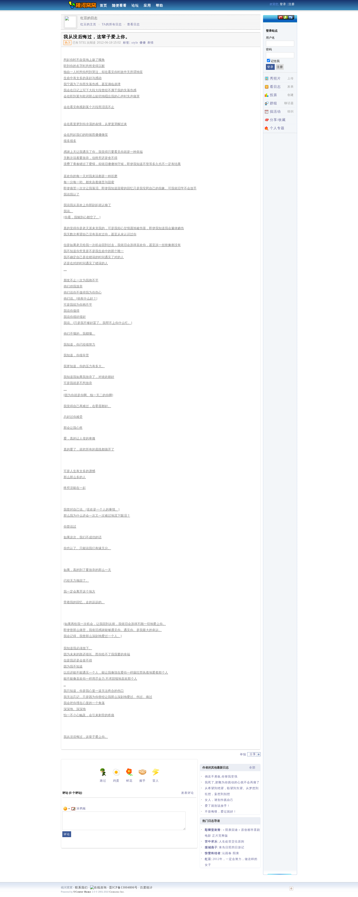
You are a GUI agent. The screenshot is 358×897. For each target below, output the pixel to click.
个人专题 (277, 128)
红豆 (208, 859)
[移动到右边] (290, 17)
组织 (290, 111)
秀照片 (275, 78)
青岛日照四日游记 (231, 847)
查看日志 (133, 24)
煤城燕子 (211, 847)
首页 (103, 5)
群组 (273, 103)
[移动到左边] (280, 17)
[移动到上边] (285, 17)
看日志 (275, 87)
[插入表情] (66, 808)
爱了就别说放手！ (217, 805)
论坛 (135, 5)
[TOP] (291, 891)
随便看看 (119, 5)
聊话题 (289, 103)
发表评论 (187, 793)
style (135, 42)
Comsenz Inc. (117, 892)
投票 (273, 95)
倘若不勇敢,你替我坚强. (221, 776)
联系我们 (81, 887)
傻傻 (143, 42)
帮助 (159, 5)
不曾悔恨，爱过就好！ (220, 811)
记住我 (275, 61)
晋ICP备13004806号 (123, 887)
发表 (290, 86)
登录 (283, 4)
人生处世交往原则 (231, 841)
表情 (150, 42)
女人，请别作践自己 (219, 800)
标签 (126, 42)
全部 (252, 767)
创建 (290, 95)
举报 (243, 754)
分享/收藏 (278, 120)
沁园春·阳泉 (230, 853)
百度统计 (146, 887)
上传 (290, 78)
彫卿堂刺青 (213, 830)
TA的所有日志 (112, 24)
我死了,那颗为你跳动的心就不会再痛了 (232, 782)
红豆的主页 (88, 24)
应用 (147, 5)
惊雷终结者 (213, 853)
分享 (253, 754)
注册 (291, 4)
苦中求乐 (211, 841)
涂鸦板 (81, 808)
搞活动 (275, 111)
